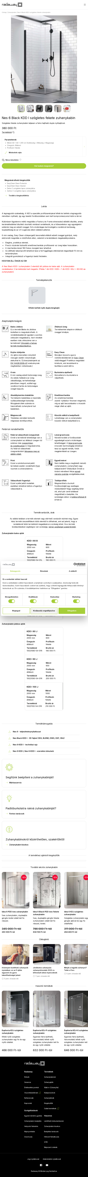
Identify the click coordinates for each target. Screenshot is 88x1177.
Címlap (4, 12)
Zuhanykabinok (50, 1077)
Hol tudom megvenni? (44, 166)
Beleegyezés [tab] (15, 571)
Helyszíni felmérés (31, 1126)
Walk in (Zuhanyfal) (51, 1087)
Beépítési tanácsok (51, 1131)
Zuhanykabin (12, 12)
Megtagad (16, 611)
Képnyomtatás (29, 1131)
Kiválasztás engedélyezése (44, 611)
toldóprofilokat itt (78, 497)
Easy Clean (79, 358)
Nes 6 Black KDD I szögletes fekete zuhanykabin (33, 12)
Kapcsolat (28, 1103)
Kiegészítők (48, 1103)
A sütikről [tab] (73, 571)
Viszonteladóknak (31, 1093)
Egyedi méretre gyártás (33, 1116)
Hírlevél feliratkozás (51, 1137)
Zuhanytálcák (49, 1098)
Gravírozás (28, 1137)
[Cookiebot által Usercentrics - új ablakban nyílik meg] (75, 564)
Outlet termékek (50, 1108)
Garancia (27, 1082)
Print (38, 466)
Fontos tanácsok (16, 814)
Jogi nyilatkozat (33, 1159)
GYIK (46, 1142)
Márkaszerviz (15, 782)
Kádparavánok (49, 1093)
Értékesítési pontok (31, 1087)
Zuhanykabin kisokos (18, 845)
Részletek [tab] (44, 571)
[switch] (33, 601)
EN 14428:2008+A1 (19, 363)
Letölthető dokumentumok (54, 1121)
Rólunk (26, 1077)
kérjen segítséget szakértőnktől (62, 527)
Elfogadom (71, 611)
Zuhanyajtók (48, 1082)
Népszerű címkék (50, 1147)
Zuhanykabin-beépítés (32, 1121)
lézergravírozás (75, 443)
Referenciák (29, 1098)
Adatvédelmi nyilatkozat (52, 1159)
